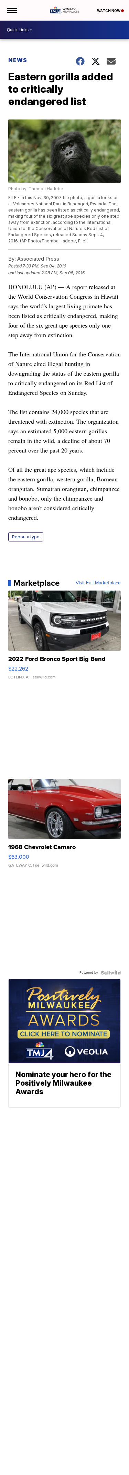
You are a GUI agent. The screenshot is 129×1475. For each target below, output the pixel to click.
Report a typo (26, 536)
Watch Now (109, 11)
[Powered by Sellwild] (111, 972)
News (17, 60)
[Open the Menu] (11, 10)
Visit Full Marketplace (98, 583)
